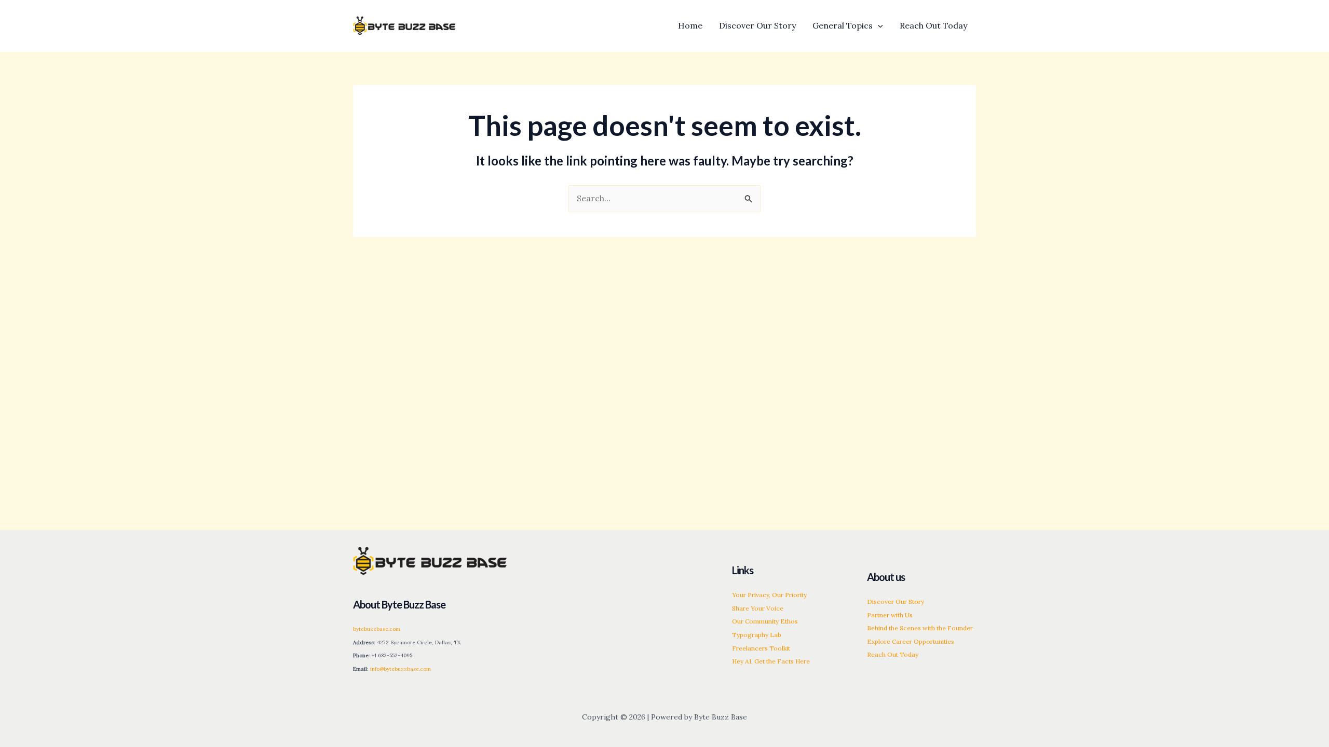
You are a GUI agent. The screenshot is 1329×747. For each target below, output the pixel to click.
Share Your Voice (757, 608)
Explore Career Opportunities (910, 641)
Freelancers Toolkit (761, 648)
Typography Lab (756, 635)
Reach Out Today (892, 654)
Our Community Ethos (765, 621)
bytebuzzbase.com (376, 629)
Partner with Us (890, 615)
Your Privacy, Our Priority (769, 595)
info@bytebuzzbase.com (400, 669)
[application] (878, 25)
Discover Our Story (895, 601)
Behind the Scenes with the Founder (920, 628)
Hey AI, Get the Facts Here (771, 661)
